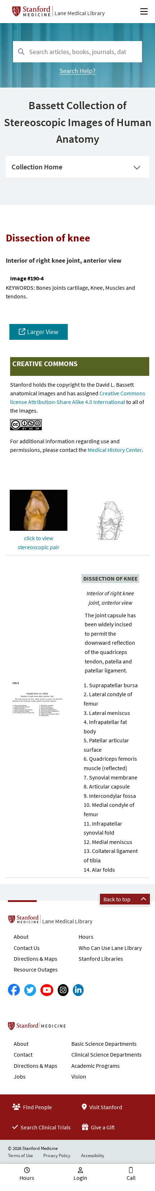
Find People (37, 1107)
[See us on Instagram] (63, 990)
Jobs (20, 1076)
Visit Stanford (105, 1107)
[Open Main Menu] (144, 11)
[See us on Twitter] (30, 990)
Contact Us (27, 947)
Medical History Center (115, 449)
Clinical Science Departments (106, 1054)
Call (131, 1177)
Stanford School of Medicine (78, 1028)
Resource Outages (36, 969)
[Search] (21, 52)
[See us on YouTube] (46, 990)
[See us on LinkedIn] (78, 990)
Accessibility (92, 1155)
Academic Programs (95, 1065)
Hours (86, 936)
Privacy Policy (56, 1155)
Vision (78, 1076)
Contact (23, 1054)
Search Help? (77, 71)
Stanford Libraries (101, 958)
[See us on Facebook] (14, 990)
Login (80, 1177)
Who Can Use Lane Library (110, 947)
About (21, 936)
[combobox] (77, 51)
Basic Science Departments (104, 1043)
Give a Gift (102, 1127)
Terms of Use (20, 1155)
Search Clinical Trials (45, 1127)
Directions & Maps (35, 958)
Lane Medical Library (79, 13)
